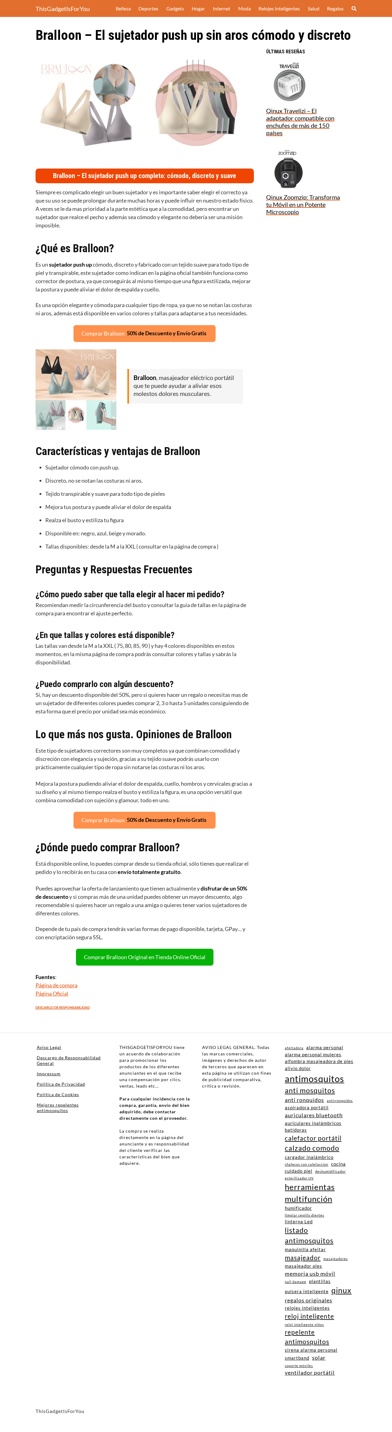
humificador (298, 1208)
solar (319, 1357)
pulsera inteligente (307, 1291)
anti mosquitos (310, 1090)
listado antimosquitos (309, 1235)
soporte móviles (299, 1366)
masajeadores (335, 1259)
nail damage (295, 1282)
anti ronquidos (304, 1099)
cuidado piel (298, 1171)
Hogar (198, 8)
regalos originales (308, 1300)
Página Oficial (52, 993)
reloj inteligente (309, 1316)
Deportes (148, 8)
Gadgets (175, 8)
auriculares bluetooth (314, 1115)
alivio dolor (298, 1068)
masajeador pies (303, 1266)
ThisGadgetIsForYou (63, 9)
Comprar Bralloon (143, 333)
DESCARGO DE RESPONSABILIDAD (63, 1007)
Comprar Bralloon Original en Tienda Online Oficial (144, 957)
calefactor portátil (313, 1138)
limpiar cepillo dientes (304, 1215)
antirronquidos (340, 1101)
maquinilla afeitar (305, 1249)
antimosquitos (314, 1078)
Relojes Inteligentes (279, 8)
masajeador (303, 1257)
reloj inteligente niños (304, 1325)
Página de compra (56, 985)
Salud (313, 8)
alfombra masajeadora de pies (319, 1061)
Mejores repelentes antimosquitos (58, 1107)
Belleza (123, 8)
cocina (338, 1164)
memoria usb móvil (310, 1273)
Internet (221, 8)
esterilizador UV (299, 1178)
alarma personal (324, 1047)
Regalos (335, 8)
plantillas (320, 1281)
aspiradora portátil (307, 1107)
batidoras (296, 1130)
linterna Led (299, 1221)
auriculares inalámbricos (313, 1123)
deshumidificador (330, 1171)
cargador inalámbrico (309, 1157)
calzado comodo (312, 1148)
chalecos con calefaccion (306, 1164)
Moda (244, 8)
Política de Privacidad (61, 1084)
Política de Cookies (58, 1094)
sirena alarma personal (311, 1350)
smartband (297, 1358)
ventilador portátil (310, 1372)
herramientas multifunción (310, 1192)
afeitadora (294, 1048)
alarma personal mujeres (313, 1054)
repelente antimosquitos (307, 1336)
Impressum (49, 1073)
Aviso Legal (49, 1047)
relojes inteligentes (307, 1308)
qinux (341, 1290)
